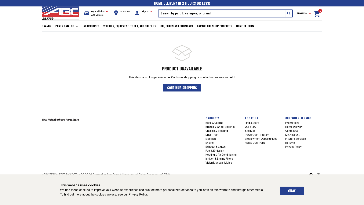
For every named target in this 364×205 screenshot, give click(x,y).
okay (292, 190)
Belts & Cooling (214, 122)
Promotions (292, 122)
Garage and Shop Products (214, 26)
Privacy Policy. (138, 194)
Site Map (250, 130)
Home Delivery (245, 26)
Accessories (91, 26)
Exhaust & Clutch (216, 146)
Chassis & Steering (217, 130)
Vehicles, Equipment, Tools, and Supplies (129, 26)
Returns (290, 142)
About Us (251, 118)
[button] (96, 13)
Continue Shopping (182, 87)
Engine (210, 142)
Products (213, 118)
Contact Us (291, 130)
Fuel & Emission (215, 150)
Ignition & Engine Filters (219, 158)
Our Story (250, 126)
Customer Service (298, 118)
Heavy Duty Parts (255, 142)
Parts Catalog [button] (67, 26)
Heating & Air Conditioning (221, 154)
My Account (292, 134)
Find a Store (252, 122)
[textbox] (222, 13)
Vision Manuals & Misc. (219, 162)
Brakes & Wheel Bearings (220, 126)
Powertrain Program (257, 134)
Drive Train (212, 134)
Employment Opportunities (261, 138)
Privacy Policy (293, 146)
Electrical (211, 138)
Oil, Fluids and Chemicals (176, 26)
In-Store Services (295, 138)
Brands (46, 26)
